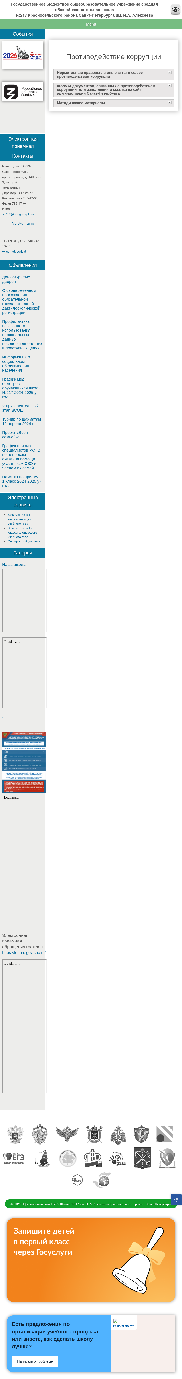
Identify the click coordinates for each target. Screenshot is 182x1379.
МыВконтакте (23, 223)
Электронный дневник (24, 541)
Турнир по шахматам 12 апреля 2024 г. (21, 421)
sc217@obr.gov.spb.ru (18, 214)
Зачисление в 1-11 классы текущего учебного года (21, 519)
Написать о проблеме (35, 1361)
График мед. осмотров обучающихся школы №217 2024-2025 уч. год (21, 388)
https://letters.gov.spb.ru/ (24, 952)
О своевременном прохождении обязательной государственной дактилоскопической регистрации (21, 301)
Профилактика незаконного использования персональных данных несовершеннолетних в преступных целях (22, 334)
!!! (4, 718)
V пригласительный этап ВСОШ (20, 408)
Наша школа (14, 564)
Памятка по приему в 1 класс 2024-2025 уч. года (22, 481)
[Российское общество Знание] (22, 91)
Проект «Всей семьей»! (15, 434)
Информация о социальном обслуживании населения (16, 364)
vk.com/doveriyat (14, 251)
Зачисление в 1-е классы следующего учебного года (22, 532)
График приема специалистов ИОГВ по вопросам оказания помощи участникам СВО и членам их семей (21, 457)
